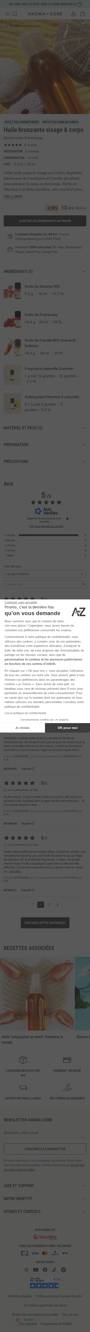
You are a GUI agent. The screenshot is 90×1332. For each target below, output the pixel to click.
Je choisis (22, 728)
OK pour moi (68, 728)
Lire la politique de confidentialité (25, 713)
